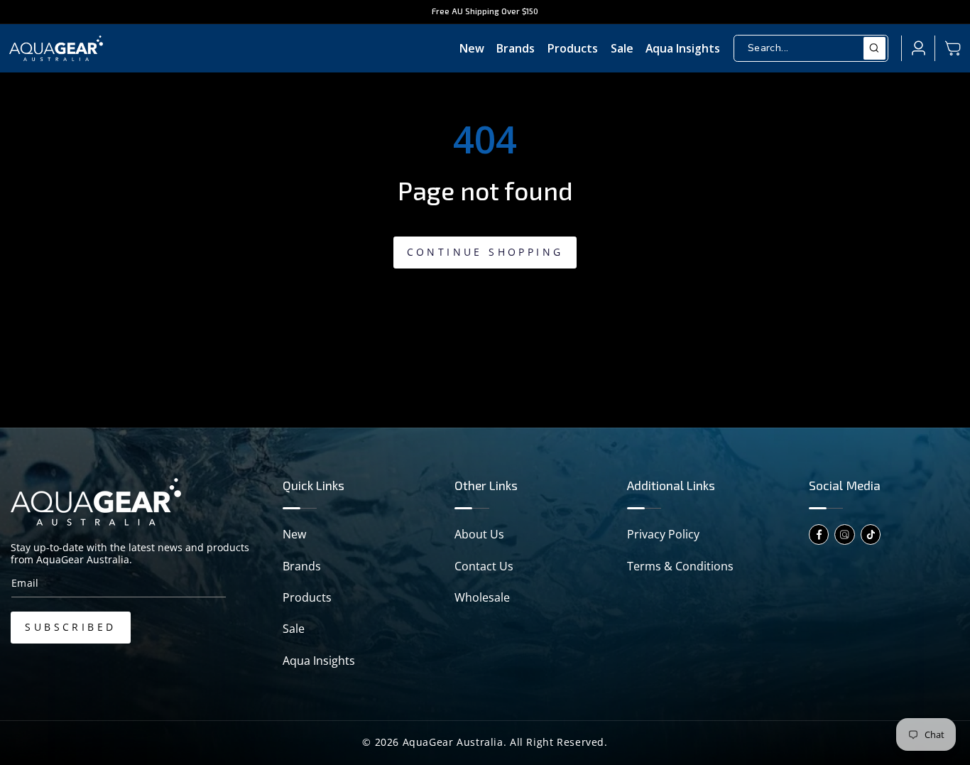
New (294, 534)
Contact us (483, 566)
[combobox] (811, 49)
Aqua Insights (319, 660)
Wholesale (482, 597)
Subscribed (70, 627)
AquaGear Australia (453, 742)
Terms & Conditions (680, 566)
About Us (479, 534)
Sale (294, 628)
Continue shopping (485, 252)
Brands (302, 566)
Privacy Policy (663, 534)
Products (307, 597)
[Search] (874, 48)
